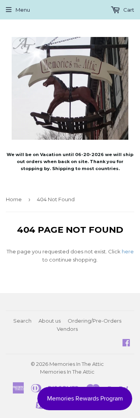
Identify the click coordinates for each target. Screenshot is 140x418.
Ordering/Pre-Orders (94, 321)
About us (49, 321)
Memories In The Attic (76, 364)
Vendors (67, 329)
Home (14, 199)
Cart (128, 10)
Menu (23, 10)
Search (22, 321)
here (128, 251)
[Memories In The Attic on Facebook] (126, 344)
